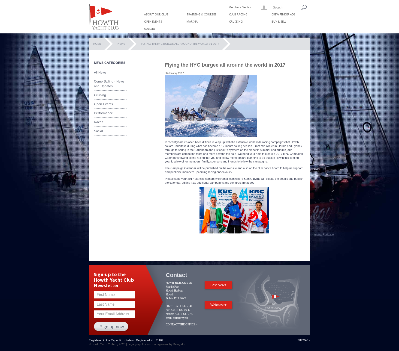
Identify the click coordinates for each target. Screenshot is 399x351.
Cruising (236, 21)
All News (100, 72)
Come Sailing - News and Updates (109, 84)
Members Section (240, 7)
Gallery (149, 28)
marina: (170, 314)
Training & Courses (201, 14)
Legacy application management (148, 344)
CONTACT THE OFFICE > (181, 324)
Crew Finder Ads (284, 14)
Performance (103, 113)
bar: (168, 310)
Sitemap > (303, 340)
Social (98, 131)
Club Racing (238, 14)
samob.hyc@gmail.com (220, 178)
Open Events (153, 21)
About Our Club (156, 14)
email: (169, 317)
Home (97, 43)
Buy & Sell (279, 21)
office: (169, 306)
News (121, 43)
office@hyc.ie (180, 317)
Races (98, 122)
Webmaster (218, 305)
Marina (192, 21)
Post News (218, 285)
